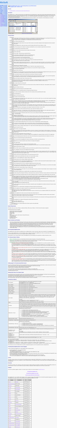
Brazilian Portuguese (12, 383)
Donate (1, 13)
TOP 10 (1, 9)
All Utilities (1, 14)
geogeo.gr (17, 400)
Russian (10, 415)
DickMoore (17, 417)
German (10, 398)
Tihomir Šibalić (18, 387)
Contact (1, 11)
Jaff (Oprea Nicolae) (18, 404)
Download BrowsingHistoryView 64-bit (32, 373)
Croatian (10, 387)
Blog (1, 6)
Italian (9, 404)
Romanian (10, 413)
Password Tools (2, 15)
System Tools (2, 16)
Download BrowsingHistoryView (32, 371)
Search (1, 7)
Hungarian (10, 402)
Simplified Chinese (11, 417)
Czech (10, 389)
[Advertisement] (27, 2)
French (10, 396)
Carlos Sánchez (18, 421)
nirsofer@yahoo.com (41, 369)
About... (1, 12)
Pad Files (1, 10)
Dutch (9, 391)
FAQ (0, 8)
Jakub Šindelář (18, 389)
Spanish (10, 421)
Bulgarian (10, 385)
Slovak (10, 419)
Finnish (10, 393)
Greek (9, 400)
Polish (9, 411)
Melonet (17, 411)
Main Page (1, 5)
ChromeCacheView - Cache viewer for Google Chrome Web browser (20, 10)
